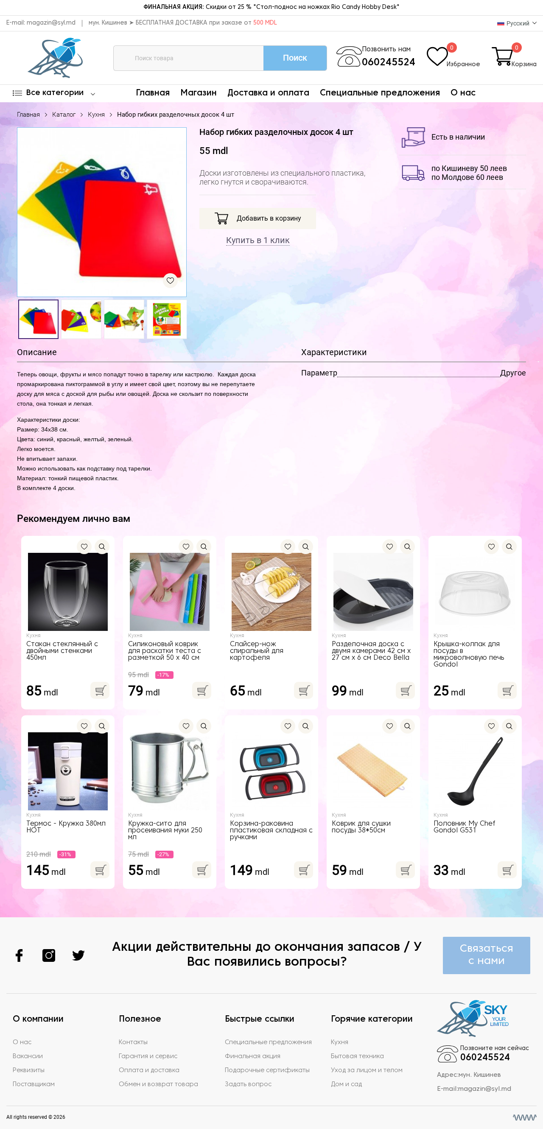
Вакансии (28, 1056)
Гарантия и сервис (148, 1056)
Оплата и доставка (149, 1070)
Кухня (96, 114)
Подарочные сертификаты (267, 1070)
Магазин (198, 93)
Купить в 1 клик (258, 240)
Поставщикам (34, 1084)
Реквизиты (29, 1070)
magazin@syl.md (51, 23)
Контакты (133, 1042)
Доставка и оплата (268, 93)
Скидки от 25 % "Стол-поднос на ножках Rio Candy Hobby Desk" (271, 7)
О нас (463, 93)
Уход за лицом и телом (367, 1070)
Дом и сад (346, 1084)
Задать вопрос (248, 1084)
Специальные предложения (380, 93)
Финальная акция (252, 1056)
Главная (153, 93)
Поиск (295, 58)
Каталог (64, 114)
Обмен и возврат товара (158, 1084)
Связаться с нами (486, 955)
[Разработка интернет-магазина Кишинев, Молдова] (525, 1118)
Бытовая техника (357, 1056)
